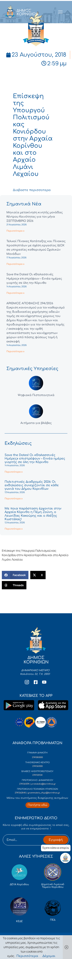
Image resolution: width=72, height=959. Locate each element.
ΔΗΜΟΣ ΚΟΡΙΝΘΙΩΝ (28, 12)
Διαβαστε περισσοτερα (32, 190)
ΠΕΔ (52, 920)
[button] (15, 575)
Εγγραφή (56, 840)
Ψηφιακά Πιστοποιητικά (36, 395)
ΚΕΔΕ (19, 921)
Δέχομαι (48, 956)
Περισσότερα (27, 956)
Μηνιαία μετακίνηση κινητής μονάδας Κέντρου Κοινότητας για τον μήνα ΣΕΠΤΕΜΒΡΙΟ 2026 (34, 217)
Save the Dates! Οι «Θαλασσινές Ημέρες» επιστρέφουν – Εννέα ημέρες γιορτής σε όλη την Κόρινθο (34, 279)
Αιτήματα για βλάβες (36, 423)
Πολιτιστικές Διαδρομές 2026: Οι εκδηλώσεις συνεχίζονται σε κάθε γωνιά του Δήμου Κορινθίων (32, 485)
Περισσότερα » (15, 231)
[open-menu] (60, 12)
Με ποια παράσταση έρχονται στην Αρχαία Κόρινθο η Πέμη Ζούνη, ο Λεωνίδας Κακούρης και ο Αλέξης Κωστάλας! (33, 514)
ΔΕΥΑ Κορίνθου (19, 884)
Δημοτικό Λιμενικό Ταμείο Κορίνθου (52, 886)
